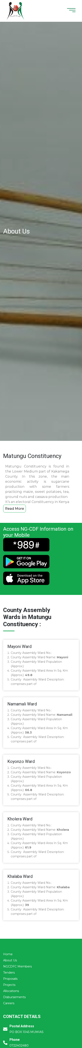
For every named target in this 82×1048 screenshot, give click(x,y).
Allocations (11, 991)
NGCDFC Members (17, 966)
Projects (9, 985)
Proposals (10, 979)
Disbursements (14, 997)
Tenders (9, 972)
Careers (8, 1003)
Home (8, 954)
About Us (10, 960)
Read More (14, 509)
